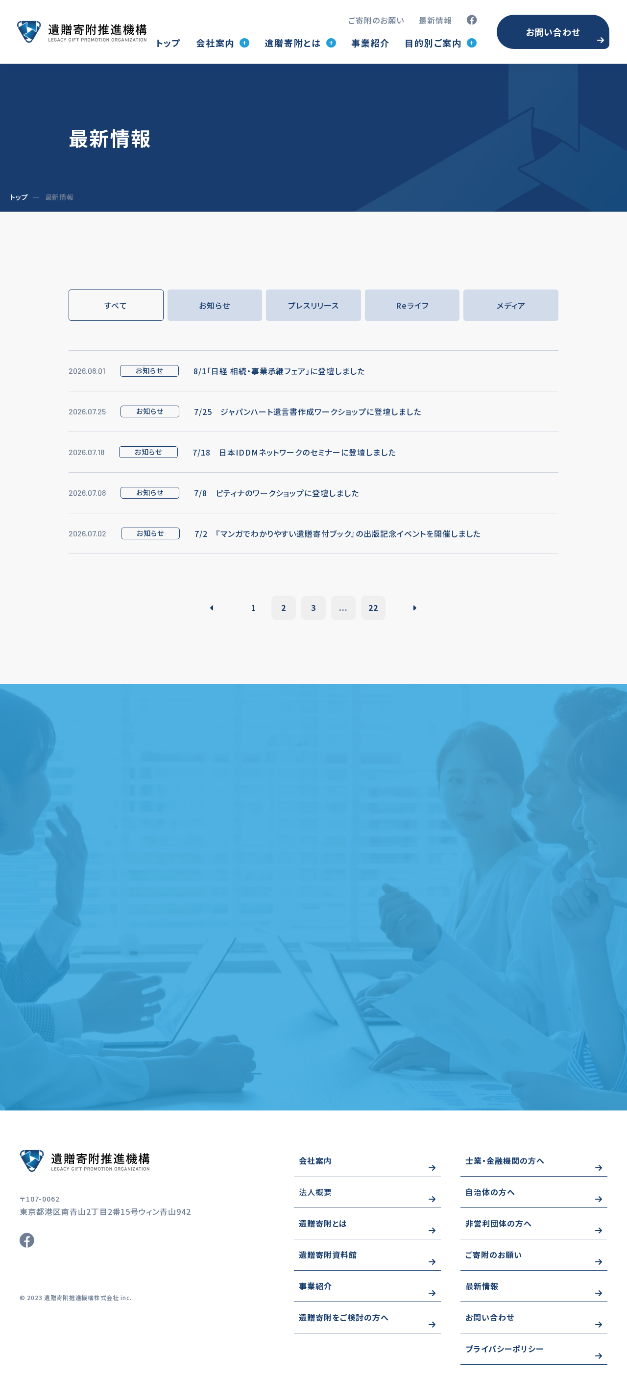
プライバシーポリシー (504, 1348)
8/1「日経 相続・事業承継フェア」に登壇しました (279, 371)
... (343, 607)
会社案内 (315, 1160)
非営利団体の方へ (498, 1223)
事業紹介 (370, 42)
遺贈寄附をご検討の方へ (344, 1317)
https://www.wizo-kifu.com (113, 1161)
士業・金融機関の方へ (505, 1160)
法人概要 (315, 1192)
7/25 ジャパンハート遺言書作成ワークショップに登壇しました (307, 411)
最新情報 (435, 20)
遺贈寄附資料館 (328, 1254)
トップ (168, 42)
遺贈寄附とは (323, 1223)
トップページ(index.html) (81, 32)
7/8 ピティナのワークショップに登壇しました (276, 493)
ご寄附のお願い (376, 20)
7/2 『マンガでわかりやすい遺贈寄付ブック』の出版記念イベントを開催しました (337, 533)
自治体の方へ (490, 1192)
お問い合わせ (553, 31)
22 (373, 607)
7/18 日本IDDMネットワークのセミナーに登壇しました (294, 452)
